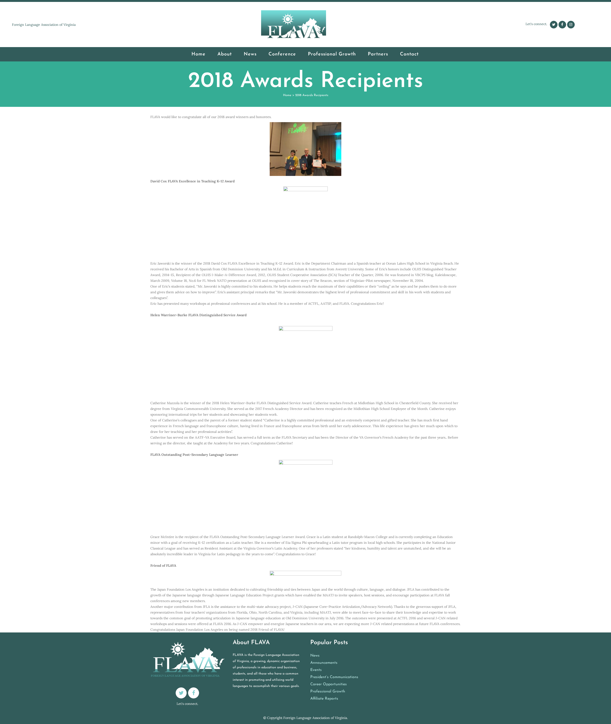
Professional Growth (327, 691)
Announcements (323, 663)
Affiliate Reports (324, 699)
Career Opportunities (328, 684)
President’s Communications (334, 677)
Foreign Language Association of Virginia (315, 718)
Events (316, 670)
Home (287, 95)
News (315, 656)
